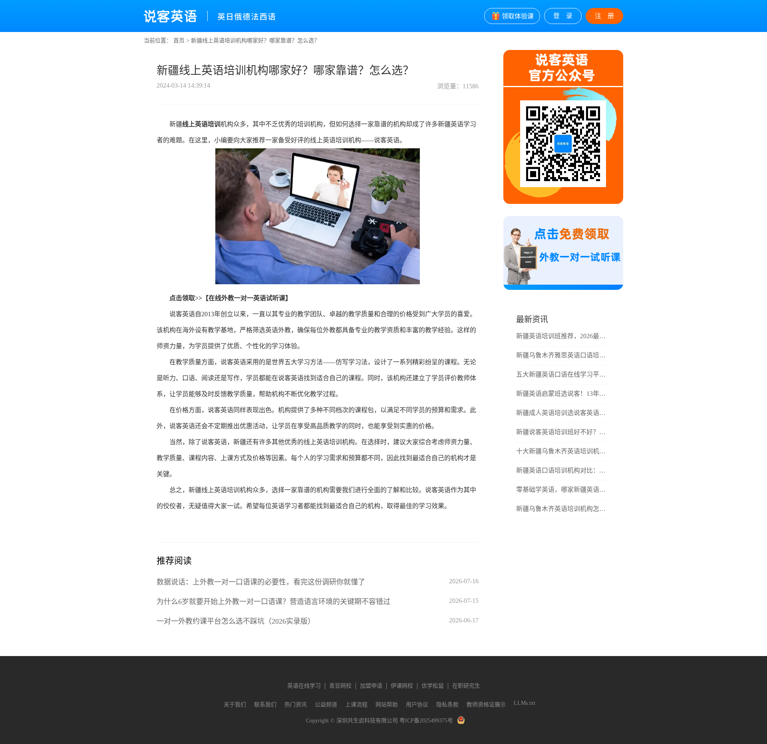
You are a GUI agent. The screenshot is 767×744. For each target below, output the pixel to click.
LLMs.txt (524, 703)
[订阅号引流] (563, 288)
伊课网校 (402, 686)
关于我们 (235, 705)
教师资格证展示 (486, 705)
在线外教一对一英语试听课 (247, 298)
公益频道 (326, 705)
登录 (566, 15)
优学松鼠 (432, 686)
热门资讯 (295, 705)
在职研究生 (466, 686)
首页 (179, 41)
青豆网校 (340, 686)
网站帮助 (387, 705)
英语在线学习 (304, 686)
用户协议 (417, 705)
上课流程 (356, 705)
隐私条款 (447, 705)
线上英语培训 (201, 124)
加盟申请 (371, 686)
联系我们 (265, 705)
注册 (607, 15)
